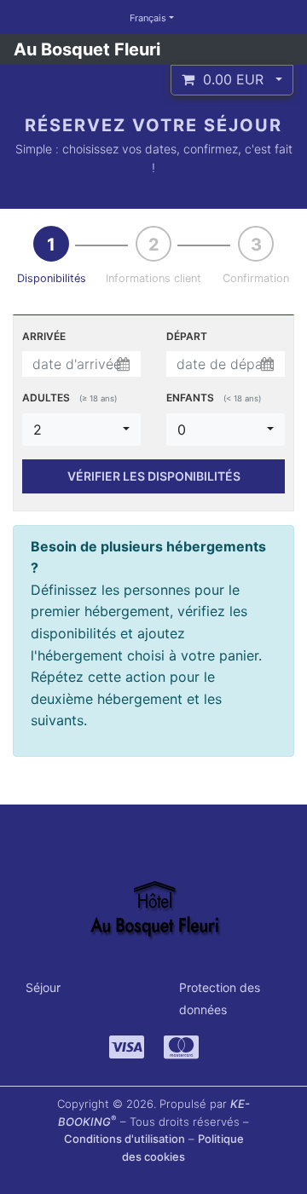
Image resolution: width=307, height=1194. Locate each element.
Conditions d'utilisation (124, 1138)
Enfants (213, 397)
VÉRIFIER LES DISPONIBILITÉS (153, 476)
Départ (186, 336)
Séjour (43, 987)
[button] (232, 80)
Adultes (69, 397)
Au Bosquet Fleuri (87, 49)
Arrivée (44, 336)
